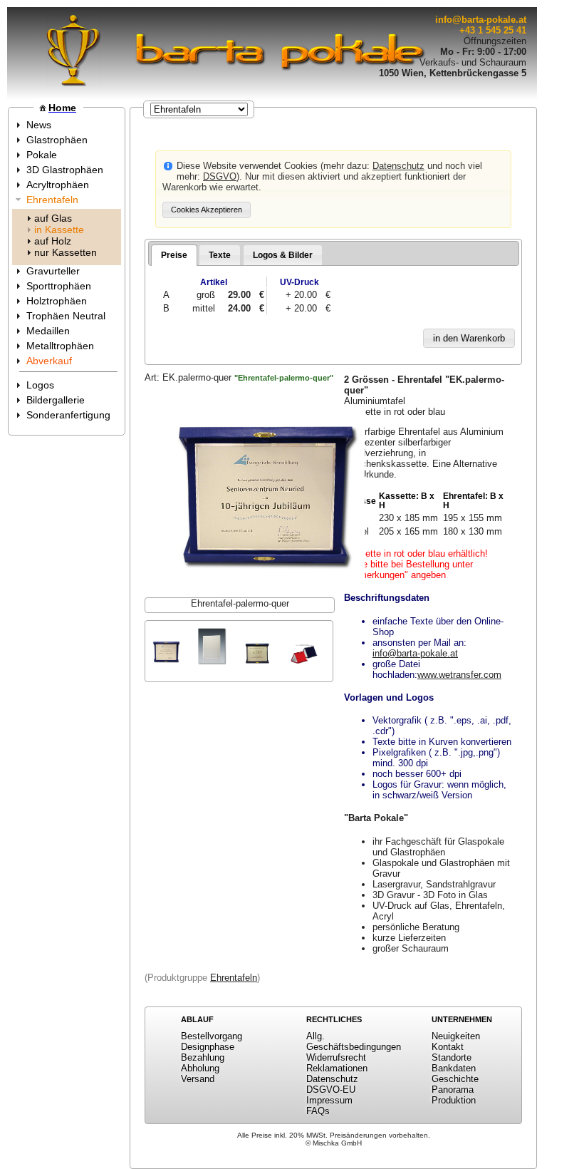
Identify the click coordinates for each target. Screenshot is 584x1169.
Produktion (454, 1100)
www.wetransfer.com (459, 674)
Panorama (453, 1089)
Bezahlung (202, 1057)
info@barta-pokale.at (480, 19)
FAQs (318, 1111)
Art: (239, 377)
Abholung (200, 1068)
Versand (197, 1078)
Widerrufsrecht (336, 1057)
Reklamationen (336, 1068)
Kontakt (448, 1046)
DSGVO (219, 176)
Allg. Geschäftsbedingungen (353, 1041)
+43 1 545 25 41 (492, 30)
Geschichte (455, 1078)
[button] (206, 210)
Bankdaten (454, 1068)
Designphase (207, 1046)
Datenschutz (398, 165)
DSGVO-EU (330, 1089)
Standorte (451, 1057)
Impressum (329, 1100)
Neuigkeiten (456, 1036)
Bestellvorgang (211, 1036)
